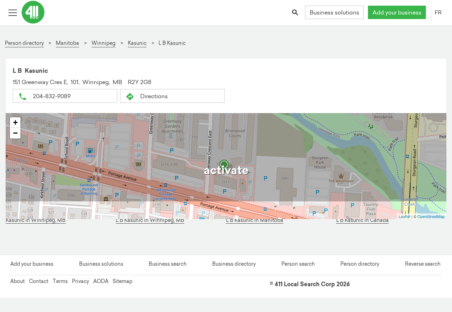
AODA (100, 281)
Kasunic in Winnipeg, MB (36, 220)
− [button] (15, 133)
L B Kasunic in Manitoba (254, 220)
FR (438, 12)
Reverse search (422, 264)
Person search (298, 264)
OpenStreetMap (431, 216)
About (17, 281)
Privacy (80, 281)
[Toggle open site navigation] (12, 12)
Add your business (397, 12)
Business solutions (334, 12)
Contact (38, 281)
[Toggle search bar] (296, 12)
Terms (60, 281)
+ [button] (15, 122)
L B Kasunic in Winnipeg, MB (150, 220)
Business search (167, 264)
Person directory (359, 264)
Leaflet (404, 216)
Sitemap (122, 281)
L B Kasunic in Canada (362, 220)
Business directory (234, 264)
